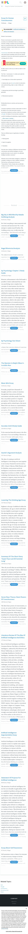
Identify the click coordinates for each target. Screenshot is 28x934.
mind (13, 83)
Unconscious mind (4, 890)
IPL (2, 6)
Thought (2, 886)
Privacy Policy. (5, 928)
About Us (13, 901)
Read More (14, 235)
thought (3, 114)
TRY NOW (23, 63)
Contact (14, 903)
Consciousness (4, 52)
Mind (2, 885)
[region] (14, 920)
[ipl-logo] (6, 3)
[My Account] (25, 2)
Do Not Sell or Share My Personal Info (14, 931)
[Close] (26, 908)
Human (2, 892)
